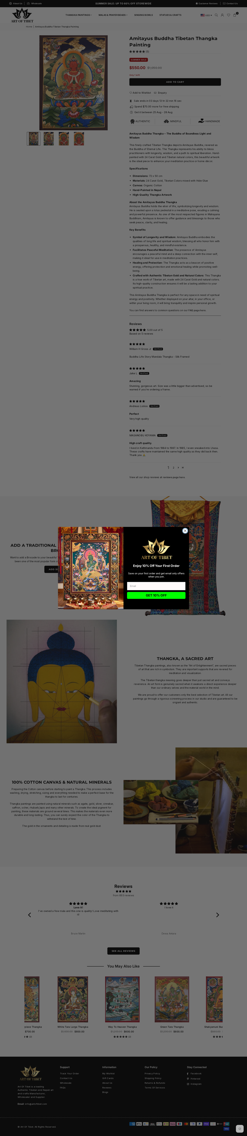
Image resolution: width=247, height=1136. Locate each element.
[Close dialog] (185, 530)
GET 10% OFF (156, 595)
